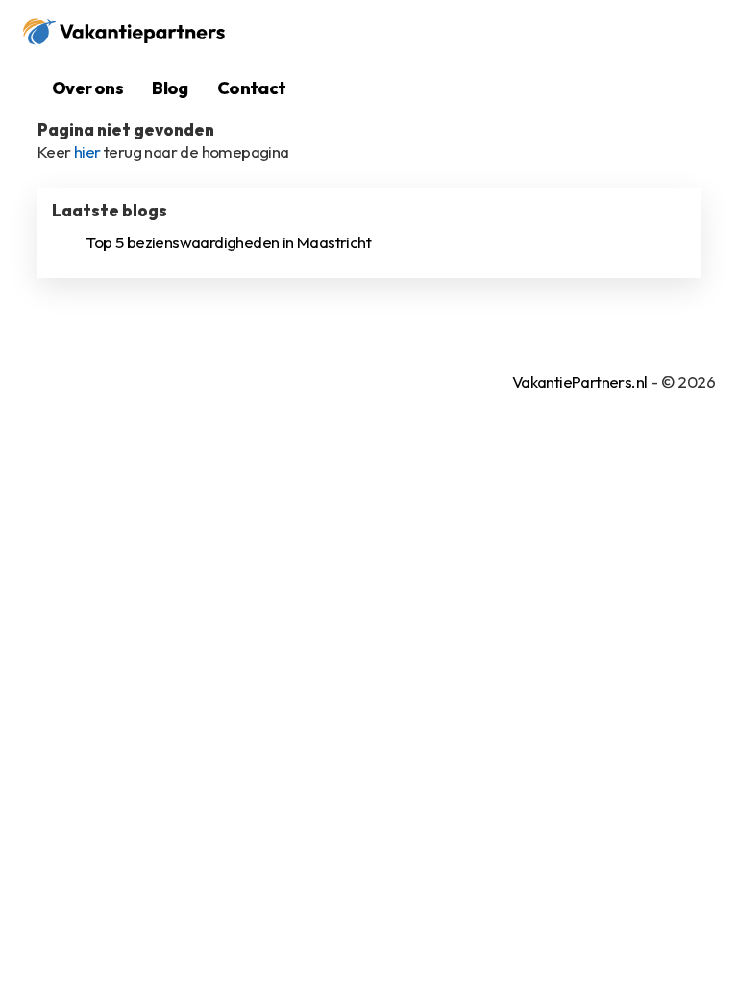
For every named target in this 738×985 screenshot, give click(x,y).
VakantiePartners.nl (580, 381)
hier (87, 151)
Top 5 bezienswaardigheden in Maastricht (228, 242)
